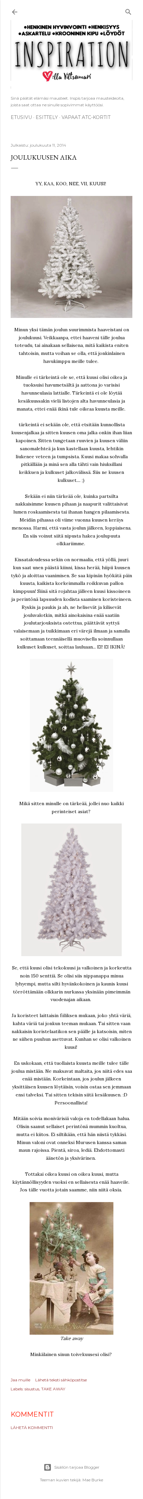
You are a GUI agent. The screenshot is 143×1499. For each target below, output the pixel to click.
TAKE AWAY (53, 1388)
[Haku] (128, 11)
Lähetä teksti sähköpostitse (61, 1379)
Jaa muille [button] (20, 1379)
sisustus (32, 1388)
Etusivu (21, 117)
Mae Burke (92, 1479)
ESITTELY (47, 117)
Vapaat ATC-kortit (86, 117)
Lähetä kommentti (32, 1427)
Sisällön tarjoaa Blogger (76, 1467)
